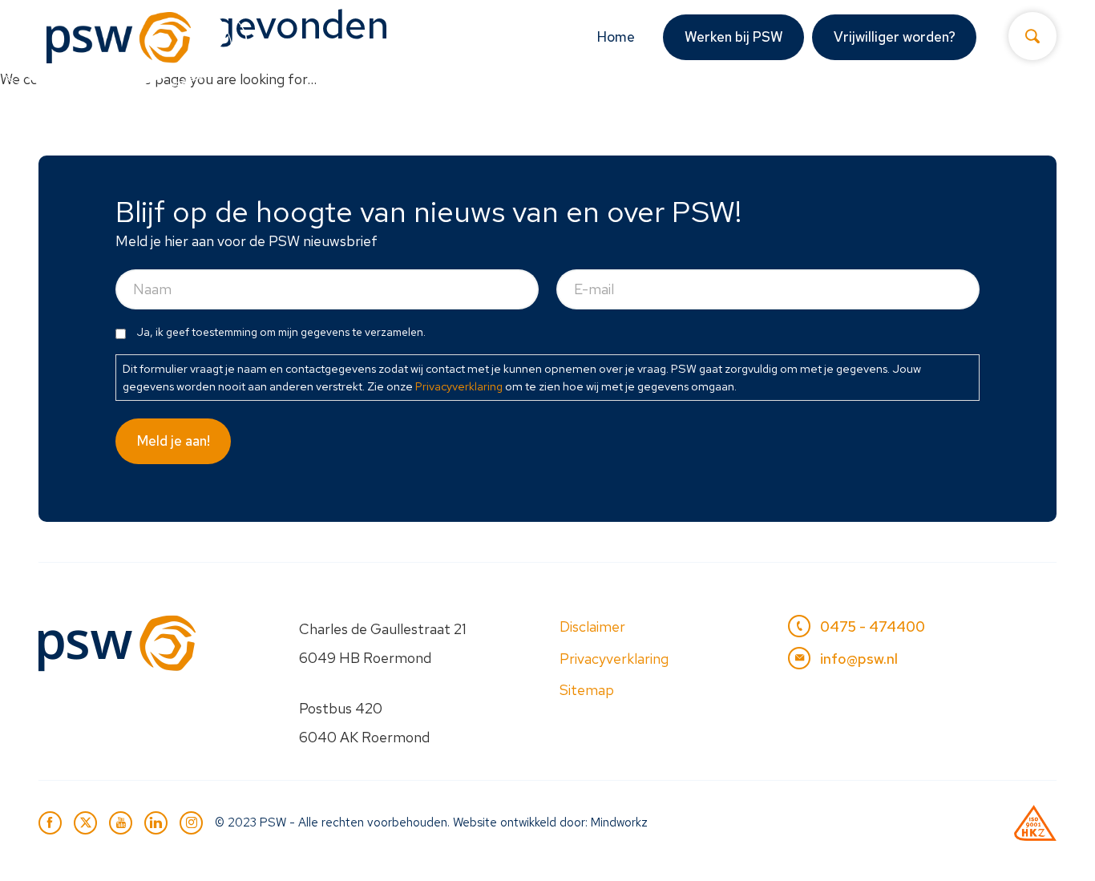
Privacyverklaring (459, 386)
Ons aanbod (510, 109)
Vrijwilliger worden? (895, 37)
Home (616, 37)
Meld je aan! (173, 441)
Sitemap (587, 690)
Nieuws (794, 109)
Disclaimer (592, 626)
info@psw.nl (859, 658)
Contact (1009, 109)
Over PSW (892, 109)
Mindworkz (619, 822)
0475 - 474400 (872, 626)
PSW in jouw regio (668, 109)
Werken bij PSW (734, 37)
